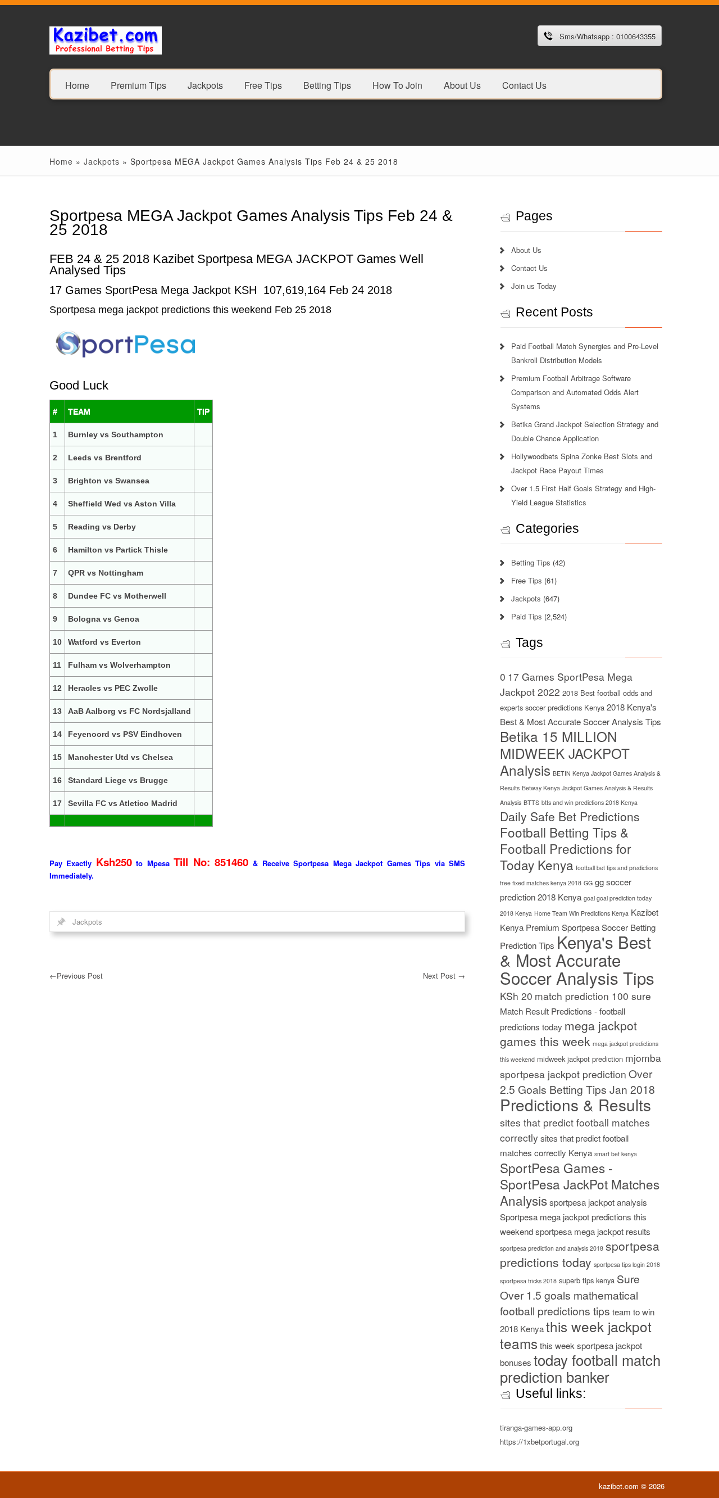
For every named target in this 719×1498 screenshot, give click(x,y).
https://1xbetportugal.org (539, 1441)
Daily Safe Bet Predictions (570, 816)
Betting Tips (327, 84)
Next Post (444, 975)
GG (588, 883)
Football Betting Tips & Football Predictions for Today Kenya (565, 848)
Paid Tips (526, 616)
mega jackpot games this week (568, 1033)
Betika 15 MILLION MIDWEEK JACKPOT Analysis (565, 753)
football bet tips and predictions (617, 867)
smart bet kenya (615, 1153)
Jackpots (205, 84)
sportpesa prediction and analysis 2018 (551, 1248)
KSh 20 (516, 996)
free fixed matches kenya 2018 (540, 883)
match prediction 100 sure (593, 996)
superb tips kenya (587, 1280)
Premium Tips (138, 84)
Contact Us (524, 84)
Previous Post (76, 975)
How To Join (397, 84)
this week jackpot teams (576, 1334)
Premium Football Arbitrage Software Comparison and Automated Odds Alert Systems (575, 392)
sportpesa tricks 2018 (528, 1281)
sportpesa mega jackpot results (592, 1231)
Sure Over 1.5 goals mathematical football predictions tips (570, 1294)
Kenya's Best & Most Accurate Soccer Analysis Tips (577, 959)
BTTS (531, 802)
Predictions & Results (575, 1104)
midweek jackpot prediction (580, 1058)
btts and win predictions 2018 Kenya (589, 802)
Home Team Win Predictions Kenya (581, 913)
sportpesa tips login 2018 (627, 1264)
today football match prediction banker (580, 1368)
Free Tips (263, 84)
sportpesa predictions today (579, 1253)
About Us (462, 84)
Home (77, 84)
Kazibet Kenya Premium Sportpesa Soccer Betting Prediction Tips (579, 928)
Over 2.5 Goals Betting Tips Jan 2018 (577, 1081)
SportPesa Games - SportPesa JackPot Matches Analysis (579, 1183)
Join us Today (534, 285)
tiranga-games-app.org (536, 1427)
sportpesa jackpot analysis (598, 1202)
